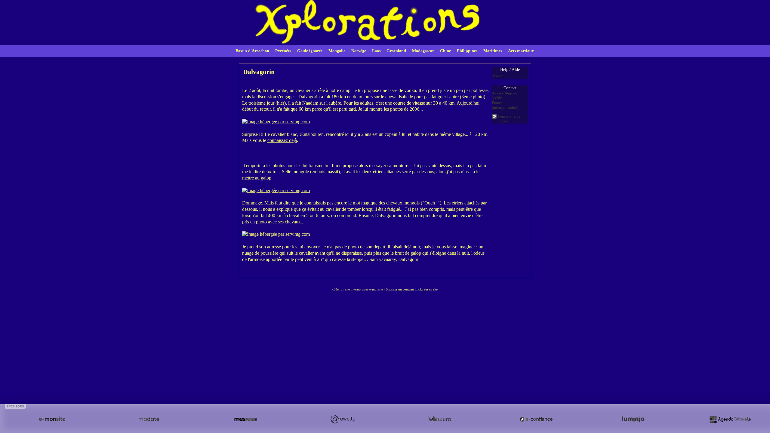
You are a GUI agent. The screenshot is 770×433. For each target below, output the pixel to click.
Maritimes (492, 51)
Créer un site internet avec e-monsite (357, 289)
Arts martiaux (521, 51)
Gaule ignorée (309, 51)
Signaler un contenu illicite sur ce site (412, 289)
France (498, 76)
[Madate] (148, 419)
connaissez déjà (282, 140)
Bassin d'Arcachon (252, 51)
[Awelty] (342, 419)
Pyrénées (283, 51)
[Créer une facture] (439, 419)
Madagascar (423, 51)
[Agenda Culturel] (730, 419)
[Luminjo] (633, 419)
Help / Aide (510, 69)
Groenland (396, 51)
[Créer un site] (52, 419)
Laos (376, 51)
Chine (445, 51)
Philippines (467, 51)
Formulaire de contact (509, 118)
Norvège (358, 51)
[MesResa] (245, 419)
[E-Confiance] (536, 419)
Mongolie (336, 51)
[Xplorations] (385, 22)
